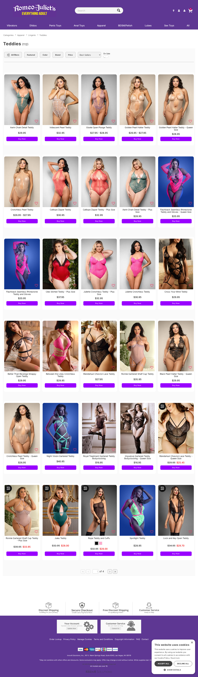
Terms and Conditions (103, 639)
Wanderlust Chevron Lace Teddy (99, 374)
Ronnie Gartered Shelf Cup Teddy (137, 374)
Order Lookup (55, 639)
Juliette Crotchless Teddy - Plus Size (99, 292)
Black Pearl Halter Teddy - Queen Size (176, 375)
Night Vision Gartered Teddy (60, 456)
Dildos (33, 25)
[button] (96, 543)
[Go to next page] (110, 571)
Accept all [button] (163, 664)
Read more (175, 658)
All (188, 25)
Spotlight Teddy (137, 538)
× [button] (192, 643)
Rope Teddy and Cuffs (99, 538)
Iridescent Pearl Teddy (60, 127)
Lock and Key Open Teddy (176, 538)
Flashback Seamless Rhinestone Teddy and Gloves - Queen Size (176, 210)
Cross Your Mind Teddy (176, 291)
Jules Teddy (60, 538)
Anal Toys (79, 25)
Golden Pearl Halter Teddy (137, 127)
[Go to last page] (115, 571)
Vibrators (12, 25)
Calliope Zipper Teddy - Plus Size (99, 209)
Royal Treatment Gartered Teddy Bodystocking (99, 457)
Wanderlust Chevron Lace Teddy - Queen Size (175, 457)
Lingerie (32, 35)
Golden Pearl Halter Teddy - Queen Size (176, 128)
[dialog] (173, 657)
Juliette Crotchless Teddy (137, 291)
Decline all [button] (183, 664)
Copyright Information (124, 639)
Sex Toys (169, 25)
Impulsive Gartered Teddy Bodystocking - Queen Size (137, 457)
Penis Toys (55, 25)
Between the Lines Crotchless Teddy (60, 375)
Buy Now (22, 139)
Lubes (148, 25)
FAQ (138, 639)
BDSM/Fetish (125, 25)
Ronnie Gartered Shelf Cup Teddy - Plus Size (22, 539)
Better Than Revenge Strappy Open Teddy (22, 375)
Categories (8, 35)
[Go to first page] (83, 571)
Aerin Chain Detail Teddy (22, 127)
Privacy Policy (69, 639)
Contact (145, 639)
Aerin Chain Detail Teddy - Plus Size (137, 210)
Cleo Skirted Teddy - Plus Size (60, 291)
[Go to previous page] (88, 571)
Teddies (43, 35)
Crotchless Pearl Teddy (22, 209)
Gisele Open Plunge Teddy (99, 127)
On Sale (106, 54)
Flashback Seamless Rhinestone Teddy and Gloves (22, 292)
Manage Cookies (84, 639)
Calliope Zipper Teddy (60, 209)
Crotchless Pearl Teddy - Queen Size (22, 457)
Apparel (101, 25)
